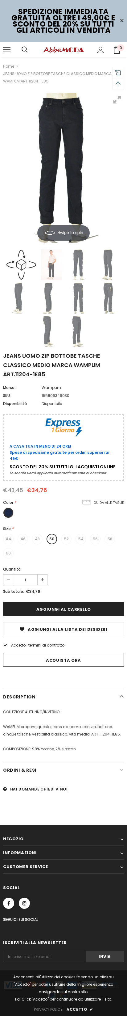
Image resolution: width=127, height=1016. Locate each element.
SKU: (7, 395)
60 (8, 553)
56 (95, 539)
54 (81, 539)
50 (51, 539)
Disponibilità (15, 403)
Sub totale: (13, 591)
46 (23, 539)
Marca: (9, 387)
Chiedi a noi (54, 789)
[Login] (100, 50)
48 (37, 539)
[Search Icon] (25, 50)
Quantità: (12, 569)
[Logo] (63, 49)
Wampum (51, 387)
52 (66, 539)
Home (8, 66)
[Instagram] (24, 903)
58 (110, 539)
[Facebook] (8, 903)
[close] (122, 21)
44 (8, 539)
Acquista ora (63, 660)
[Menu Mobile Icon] (6, 49)
